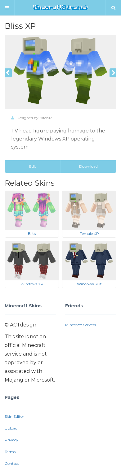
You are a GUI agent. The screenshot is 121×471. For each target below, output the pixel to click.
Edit (32, 166)
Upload (11, 428)
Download (88, 166)
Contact (12, 463)
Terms (10, 451)
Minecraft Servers (80, 324)
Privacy (11, 440)
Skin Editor (14, 416)
